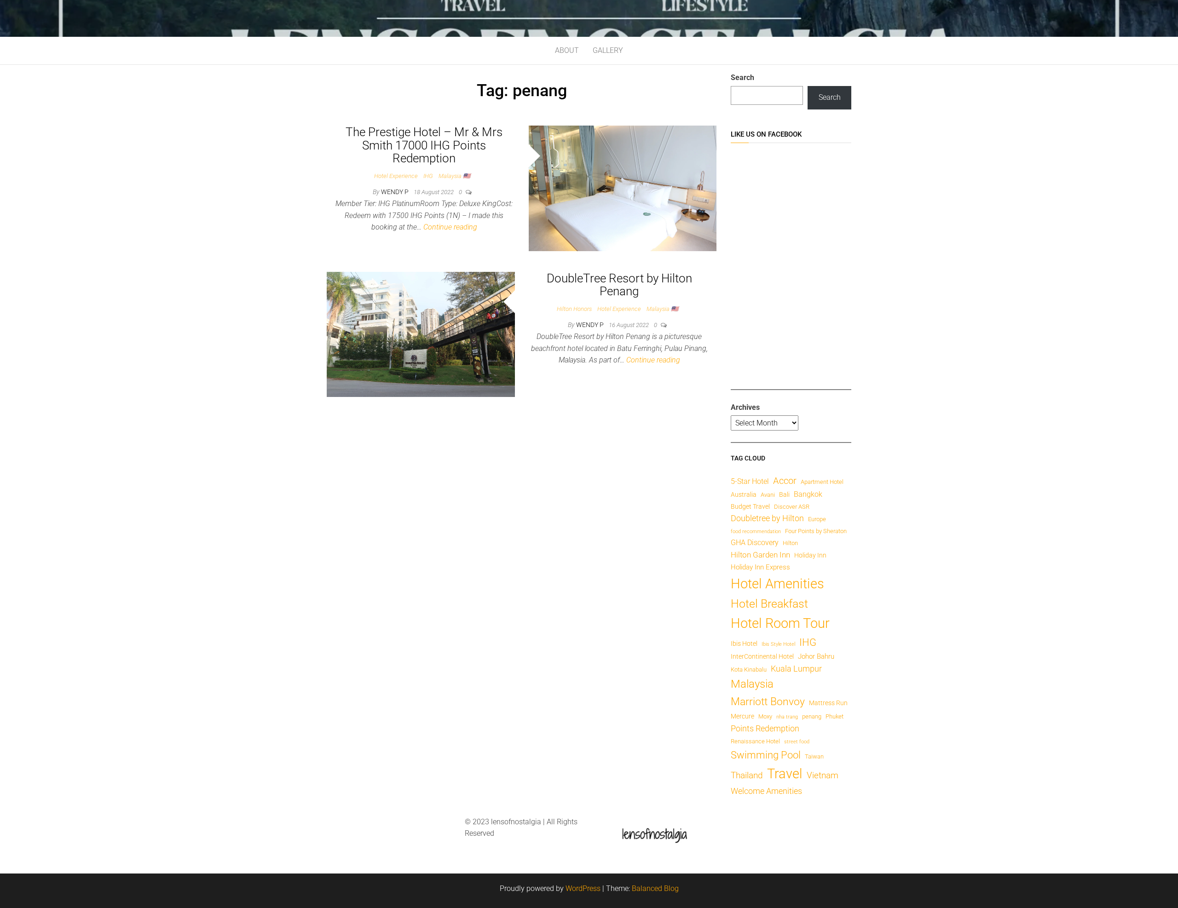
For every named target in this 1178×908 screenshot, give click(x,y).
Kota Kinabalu (749, 669)
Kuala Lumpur (796, 668)
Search (742, 77)
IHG (428, 175)
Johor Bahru (816, 656)
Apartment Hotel (822, 481)
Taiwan (814, 756)
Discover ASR (791, 506)
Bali (784, 494)
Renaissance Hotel (755, 741)
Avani (768, 494)
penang (811, 716)
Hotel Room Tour (780, 623)
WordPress (583, 888)
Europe (817, 519)
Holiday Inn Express (760, 567)
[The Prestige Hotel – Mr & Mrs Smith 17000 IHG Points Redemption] (623, 188)
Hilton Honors (574, 308)
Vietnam (822, 775)
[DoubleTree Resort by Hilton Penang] (421, 333)
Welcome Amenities (766, 791)
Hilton (790, 543)
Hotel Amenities (777, 584)
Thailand (747, 775)
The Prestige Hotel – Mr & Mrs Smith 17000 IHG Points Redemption (424, 145)
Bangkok (808, 494)
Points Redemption (765, 728)
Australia (743, 494)
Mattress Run (828, 703)
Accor (785, 480)
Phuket (834, 716)
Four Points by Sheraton (816, 531)
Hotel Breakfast (769, 603)
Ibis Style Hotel (778, 644)
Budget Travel (750, 506)
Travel (785, 774)
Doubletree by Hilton (767, 518)
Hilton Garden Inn (760, 554)
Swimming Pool (766, 755)
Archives (745, 407)
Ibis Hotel (744, 643)
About (567, 50)
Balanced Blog (655, 888)
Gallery (608, 50)
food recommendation (756, 531)
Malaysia (752, 683)
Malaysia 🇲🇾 (454, 175)
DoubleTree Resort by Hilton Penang (619, 285)
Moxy (765, 716)
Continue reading (450, 227)
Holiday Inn (810, 555)
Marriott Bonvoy (768, 701)
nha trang (787, 717)
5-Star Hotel (750, 481)
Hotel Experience (396, 175)
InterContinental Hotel (762, 656)
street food (796, 742)
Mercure (742, 716)
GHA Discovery (755, 542)
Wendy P (395, 191)
